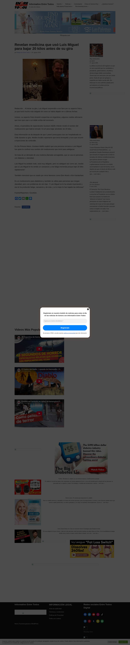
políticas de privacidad (69, 333)
